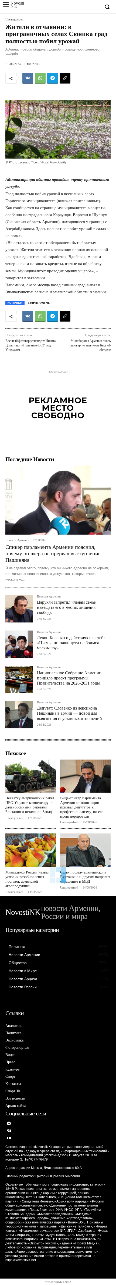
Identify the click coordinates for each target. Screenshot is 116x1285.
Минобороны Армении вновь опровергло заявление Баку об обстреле (90, 345)
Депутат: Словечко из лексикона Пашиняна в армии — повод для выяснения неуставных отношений (69, 713)
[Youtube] (9, 1138)
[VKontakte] (9, 1131)
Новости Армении (17, 540)
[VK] (27, 78)
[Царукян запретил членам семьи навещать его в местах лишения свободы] (19, 608)
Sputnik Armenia (39, 302)
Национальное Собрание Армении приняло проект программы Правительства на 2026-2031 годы (69, 678)
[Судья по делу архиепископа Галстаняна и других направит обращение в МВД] (85, 850)
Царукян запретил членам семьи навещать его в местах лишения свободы (67, 607)
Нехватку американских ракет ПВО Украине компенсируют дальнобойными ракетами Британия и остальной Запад (29, 805)
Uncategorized (14, 19)
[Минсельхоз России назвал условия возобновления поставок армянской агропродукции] (30, 850)
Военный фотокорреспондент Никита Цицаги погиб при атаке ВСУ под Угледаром (30, 345)
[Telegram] (52, 78)
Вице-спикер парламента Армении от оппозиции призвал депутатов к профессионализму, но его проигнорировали (81, 807)
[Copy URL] (65, 78)
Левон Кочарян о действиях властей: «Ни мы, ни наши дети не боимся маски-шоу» (71, 642)
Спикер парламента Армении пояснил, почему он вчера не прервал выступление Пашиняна (53, 553)
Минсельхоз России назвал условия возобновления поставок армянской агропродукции (27, 879)
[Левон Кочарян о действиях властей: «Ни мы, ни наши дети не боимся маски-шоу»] (19, 644)
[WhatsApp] (40, 78)
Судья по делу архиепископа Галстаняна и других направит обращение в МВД (85, 876)
